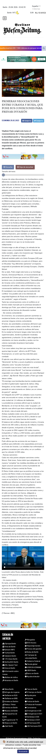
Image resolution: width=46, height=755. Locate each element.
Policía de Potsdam (34, 705)
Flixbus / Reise (10, 705)
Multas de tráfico (11, 677)
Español (35, 6)
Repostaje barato (33, 646)
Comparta (27, 121)
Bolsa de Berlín (32, 652)
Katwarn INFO (9, 650)
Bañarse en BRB (11, 698)
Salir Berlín (8, 726)
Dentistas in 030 (32, 717)
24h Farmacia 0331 (34, 726)
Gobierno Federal (33, 661)
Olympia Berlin (10, 644)
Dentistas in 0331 (33, 720)
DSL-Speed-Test (11, 665)
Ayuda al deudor (33, 676)
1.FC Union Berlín (10, 659)
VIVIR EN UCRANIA (34, 667)
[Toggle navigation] (4, 18)
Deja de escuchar (26, 167)
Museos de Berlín (11, 711)
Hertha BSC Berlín (11, 662)
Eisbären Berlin (10, 656)
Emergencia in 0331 (34, 714)
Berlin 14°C (11, 13)
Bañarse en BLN (11, 695)
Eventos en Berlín (11, 708)
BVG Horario (31, 643)
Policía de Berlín (33, 701)
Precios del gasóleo (34, 649)
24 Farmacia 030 (33, 723)
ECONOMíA (6, 120)
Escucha (8, 167)
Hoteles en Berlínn (11, 701)
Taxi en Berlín (32, 689)
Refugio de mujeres (12, 692)
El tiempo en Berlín (34, 692)
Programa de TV (11, 720)
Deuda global (32, 664)
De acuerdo (23, 751)
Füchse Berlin (9, 653)
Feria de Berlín (9, 647)
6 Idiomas (36, 9)
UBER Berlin (31, 670)
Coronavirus (31, 708)
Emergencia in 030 (34, 711)
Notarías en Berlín (11, 680)
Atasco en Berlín (10, 723)
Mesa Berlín (9, 689)
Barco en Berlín (33, 673)
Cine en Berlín (9, 668)
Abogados (31, 640)
